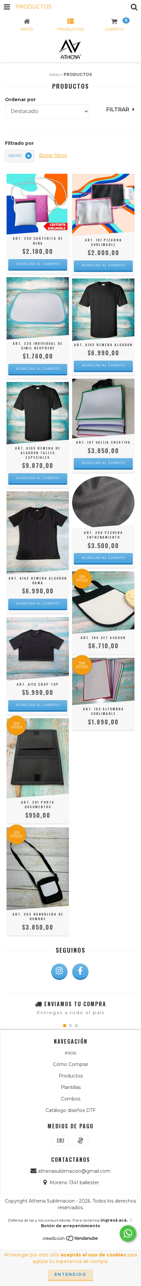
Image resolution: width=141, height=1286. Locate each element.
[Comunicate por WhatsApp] (128, 1233)
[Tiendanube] (70, 1239)
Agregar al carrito (37, 264)
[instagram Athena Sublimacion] (59, 972)
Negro (15, 155)
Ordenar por (20, 99)
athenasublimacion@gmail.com (74, 1171)
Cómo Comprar (70, 1064)
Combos (70, 1099)
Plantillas (71, 1087)
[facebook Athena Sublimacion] (80, 972)
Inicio (54, 74)
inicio (70, 1053)
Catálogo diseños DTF (71, 1110)
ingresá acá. (114, 1220)
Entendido (70, 1274)
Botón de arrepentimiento (70, 1225)
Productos (71, 1076)
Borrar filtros (53, 155)
